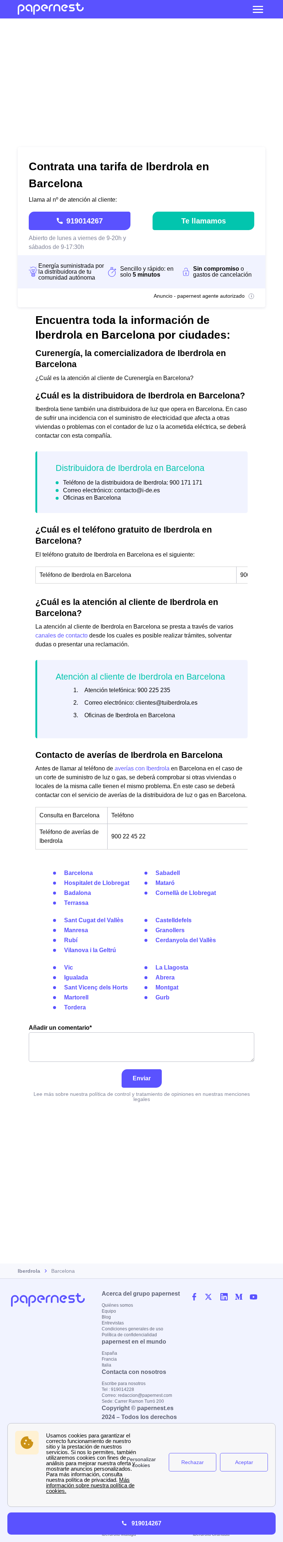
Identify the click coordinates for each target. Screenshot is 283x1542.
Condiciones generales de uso (132, 1328)
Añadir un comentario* (60, 1028)
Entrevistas (113, 1323)
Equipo (109, 1311)
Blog (106, 1317)
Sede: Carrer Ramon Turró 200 (133, 1401)
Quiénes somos (117, 1305)
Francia (109, 1359)
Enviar (142, 1078)
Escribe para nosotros (124, 1383)
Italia (106, 1365)
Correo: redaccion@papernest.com (137, 1395)
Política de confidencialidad (129, 1334)
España (109, 1353)
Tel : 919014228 (118, 1389)
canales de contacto (61, 635)
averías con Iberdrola (142, 768)
